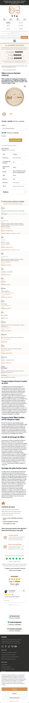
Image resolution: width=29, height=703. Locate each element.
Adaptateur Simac (4, 318)
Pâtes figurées (16, 182)
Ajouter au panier (15, 140)
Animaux (15, 186)
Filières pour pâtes (7, 65)
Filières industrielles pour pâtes (9, 659)
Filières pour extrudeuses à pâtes (9, 652)
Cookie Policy (12, 701)
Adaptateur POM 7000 (10, 249)
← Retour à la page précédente (9, 70)
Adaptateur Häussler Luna (6, 362)
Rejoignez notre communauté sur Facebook (15, 568)
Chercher (24, 37)
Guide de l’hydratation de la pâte (10, 521)
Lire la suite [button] (7, 600)
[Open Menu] (14, 41)
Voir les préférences (15, 697)
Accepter (14, 689)
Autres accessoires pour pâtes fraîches (10, 656)
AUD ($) (21, 28)
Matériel (3, 125)
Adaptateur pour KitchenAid (6, 297)
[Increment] (6, 140)
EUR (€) (8, 22)
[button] (25, 86)
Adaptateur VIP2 (4, 342)
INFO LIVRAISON (14, 3)
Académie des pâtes (6, 666)
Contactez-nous (6, 204)
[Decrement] (3, 140)
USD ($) (21, 22)
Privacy (17, 701)
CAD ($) (8, 28)
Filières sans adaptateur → (6, 227)
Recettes (4, 671)
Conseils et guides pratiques (8, 669)
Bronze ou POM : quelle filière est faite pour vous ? (13, 519)
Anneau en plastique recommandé (8, 377)
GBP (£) (8, 25)
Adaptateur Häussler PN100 (6, 353)
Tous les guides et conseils (9, 523)
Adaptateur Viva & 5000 (6, 265)
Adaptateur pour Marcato (6, 308)
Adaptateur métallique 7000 (7, 247)
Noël (23, 186)
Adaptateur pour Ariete (5, 284)
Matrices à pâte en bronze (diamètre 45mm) (19, 65)
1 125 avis (17, 581)
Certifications (5, 664)
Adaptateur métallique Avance (7, 230)
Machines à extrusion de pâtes (8, 654)
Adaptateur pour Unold (5, 274)
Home (3, 65)
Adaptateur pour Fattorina (6, 330)
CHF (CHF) (20, 25)
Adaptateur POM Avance (10, 233)
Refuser (15, 693)
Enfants (19, 186)
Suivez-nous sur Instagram (15, 570)
